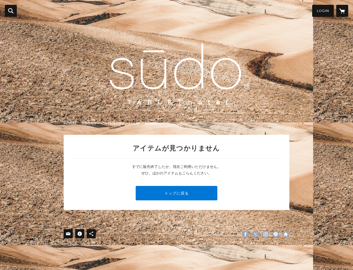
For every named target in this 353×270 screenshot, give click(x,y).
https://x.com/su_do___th (255, 234)
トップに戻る (176, 193)
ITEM (134, 123)
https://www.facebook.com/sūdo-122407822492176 (245, 234)
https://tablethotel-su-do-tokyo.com (285, 234)
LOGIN (323, 11)
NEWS (151, 123)
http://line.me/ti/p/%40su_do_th (275, 234)
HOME (70, 123)
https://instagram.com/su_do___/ (265, 234)
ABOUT (89, 123)
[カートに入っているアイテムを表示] (342, 11)
